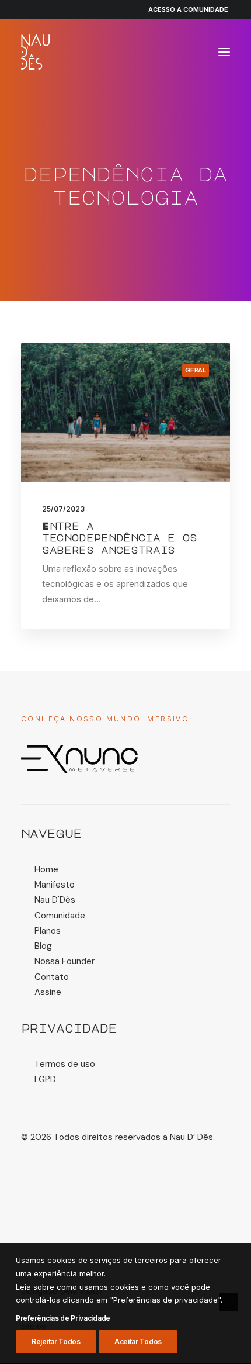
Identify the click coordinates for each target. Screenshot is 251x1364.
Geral (195, 370)
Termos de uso (64, 1064)
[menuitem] (183, 9)
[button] (224, 52)
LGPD (45, 1079)
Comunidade (59, 915)
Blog (43, 946)
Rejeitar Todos (56, 1341)
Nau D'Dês (54, 900)
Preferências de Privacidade (63, 1318)
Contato (51, 977)
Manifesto (54, 884)
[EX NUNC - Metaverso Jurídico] (79, 759)
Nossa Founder (64, 961)
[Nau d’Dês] (35, 52)
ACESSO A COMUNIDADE (188, 9)
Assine (47, 992)
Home (46, 869)
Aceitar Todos (138, 1341)
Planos (47, 931)
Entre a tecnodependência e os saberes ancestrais (119, 538)
